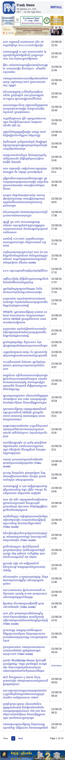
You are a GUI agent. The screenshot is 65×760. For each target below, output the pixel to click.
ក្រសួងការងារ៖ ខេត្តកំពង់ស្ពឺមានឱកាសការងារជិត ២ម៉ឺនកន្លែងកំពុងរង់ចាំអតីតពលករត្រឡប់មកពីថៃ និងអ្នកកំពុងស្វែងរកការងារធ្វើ (24, 332)
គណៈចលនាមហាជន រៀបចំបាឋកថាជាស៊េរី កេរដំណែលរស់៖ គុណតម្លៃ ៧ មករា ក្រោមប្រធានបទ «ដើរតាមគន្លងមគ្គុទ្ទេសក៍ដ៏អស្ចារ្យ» (25, 594)
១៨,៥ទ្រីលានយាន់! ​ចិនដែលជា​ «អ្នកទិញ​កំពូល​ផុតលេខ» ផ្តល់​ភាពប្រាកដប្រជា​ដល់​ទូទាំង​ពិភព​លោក (24, 365)
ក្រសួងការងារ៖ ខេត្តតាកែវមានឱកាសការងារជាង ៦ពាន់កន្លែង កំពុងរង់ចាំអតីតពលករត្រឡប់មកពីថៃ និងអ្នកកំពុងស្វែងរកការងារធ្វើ (25, 302)
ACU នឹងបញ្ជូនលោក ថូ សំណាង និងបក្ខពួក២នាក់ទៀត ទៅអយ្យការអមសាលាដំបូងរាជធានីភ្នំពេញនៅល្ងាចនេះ (25, 681)
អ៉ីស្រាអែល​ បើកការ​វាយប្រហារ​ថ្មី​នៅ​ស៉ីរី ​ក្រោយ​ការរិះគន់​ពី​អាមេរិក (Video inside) (23, 605)
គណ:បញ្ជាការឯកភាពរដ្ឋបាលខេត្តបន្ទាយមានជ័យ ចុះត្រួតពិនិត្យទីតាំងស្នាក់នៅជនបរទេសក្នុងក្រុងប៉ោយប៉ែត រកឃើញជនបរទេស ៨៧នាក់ (25, 694)
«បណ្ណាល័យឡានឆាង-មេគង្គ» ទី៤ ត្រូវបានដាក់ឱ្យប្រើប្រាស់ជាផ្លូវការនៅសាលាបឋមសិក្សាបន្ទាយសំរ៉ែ (25, 354)
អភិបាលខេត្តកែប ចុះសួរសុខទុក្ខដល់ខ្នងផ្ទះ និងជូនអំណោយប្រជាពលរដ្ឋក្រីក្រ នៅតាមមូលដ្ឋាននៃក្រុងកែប (25, 580)
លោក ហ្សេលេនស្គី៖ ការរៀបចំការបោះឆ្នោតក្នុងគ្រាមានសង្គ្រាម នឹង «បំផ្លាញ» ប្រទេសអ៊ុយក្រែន (25, 170)
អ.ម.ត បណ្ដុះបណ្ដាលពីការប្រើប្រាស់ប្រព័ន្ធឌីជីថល (25, 271)
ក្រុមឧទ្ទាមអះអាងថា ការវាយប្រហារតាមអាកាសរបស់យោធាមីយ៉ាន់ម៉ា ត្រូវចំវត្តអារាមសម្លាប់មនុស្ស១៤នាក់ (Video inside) (24, 650)
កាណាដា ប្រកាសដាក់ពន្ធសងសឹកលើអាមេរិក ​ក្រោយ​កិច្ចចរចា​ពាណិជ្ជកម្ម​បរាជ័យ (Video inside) (23, 463)
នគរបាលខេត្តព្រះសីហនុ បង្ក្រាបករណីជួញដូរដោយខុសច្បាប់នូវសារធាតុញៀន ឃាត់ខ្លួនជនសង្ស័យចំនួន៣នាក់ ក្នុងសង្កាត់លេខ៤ (25, 109)
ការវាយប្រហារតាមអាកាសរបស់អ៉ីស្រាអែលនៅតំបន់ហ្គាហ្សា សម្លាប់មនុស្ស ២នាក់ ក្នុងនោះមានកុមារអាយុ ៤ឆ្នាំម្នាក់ (25, 82)
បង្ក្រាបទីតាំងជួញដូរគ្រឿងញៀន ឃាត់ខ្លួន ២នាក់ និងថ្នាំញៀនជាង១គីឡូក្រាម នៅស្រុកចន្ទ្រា (24, 133)
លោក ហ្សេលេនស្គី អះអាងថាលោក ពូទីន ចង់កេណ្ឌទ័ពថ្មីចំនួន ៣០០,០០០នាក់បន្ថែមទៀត (23, 43)
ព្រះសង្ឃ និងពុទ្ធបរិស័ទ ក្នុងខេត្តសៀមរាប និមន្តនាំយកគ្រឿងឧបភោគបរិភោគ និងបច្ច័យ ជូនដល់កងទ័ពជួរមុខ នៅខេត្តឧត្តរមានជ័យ (24, 476)
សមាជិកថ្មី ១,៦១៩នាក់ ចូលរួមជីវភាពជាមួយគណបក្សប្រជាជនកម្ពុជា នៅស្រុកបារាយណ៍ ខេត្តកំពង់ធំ (24, 242)
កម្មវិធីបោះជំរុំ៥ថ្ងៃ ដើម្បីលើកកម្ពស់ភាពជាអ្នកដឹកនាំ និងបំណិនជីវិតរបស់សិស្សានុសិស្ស (25, 280)
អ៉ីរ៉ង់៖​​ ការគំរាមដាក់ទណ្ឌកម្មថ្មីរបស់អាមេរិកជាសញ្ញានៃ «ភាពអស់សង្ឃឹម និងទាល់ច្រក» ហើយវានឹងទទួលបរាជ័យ (25, 69)
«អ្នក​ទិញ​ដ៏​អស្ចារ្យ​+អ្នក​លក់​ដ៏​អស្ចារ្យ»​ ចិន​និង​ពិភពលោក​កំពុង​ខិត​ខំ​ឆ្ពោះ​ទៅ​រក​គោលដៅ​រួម (22, 290)
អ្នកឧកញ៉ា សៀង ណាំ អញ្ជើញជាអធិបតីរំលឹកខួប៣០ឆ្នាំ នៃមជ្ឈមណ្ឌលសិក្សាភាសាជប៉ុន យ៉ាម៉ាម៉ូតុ (24, 567)
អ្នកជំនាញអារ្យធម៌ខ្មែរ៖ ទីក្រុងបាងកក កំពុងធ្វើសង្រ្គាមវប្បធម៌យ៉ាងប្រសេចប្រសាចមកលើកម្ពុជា (25, 344)
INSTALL (56, 7)
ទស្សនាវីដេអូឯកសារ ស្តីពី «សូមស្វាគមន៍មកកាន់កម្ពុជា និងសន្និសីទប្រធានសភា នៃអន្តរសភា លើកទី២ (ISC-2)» (24, 122)
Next (20, 738)
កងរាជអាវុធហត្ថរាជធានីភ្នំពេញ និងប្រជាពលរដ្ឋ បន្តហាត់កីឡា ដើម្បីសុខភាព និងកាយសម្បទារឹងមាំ (25, 726)
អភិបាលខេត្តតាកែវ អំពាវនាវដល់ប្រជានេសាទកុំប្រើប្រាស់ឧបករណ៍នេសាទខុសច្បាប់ (25, 214)
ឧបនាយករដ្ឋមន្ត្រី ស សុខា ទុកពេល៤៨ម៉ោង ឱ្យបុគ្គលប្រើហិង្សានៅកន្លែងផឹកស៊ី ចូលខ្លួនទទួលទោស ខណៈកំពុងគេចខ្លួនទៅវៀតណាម (24, 55)
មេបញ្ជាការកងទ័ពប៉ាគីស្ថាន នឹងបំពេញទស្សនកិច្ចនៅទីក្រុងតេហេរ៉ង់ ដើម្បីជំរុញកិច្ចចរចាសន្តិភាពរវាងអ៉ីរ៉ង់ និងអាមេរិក (24, 159)
